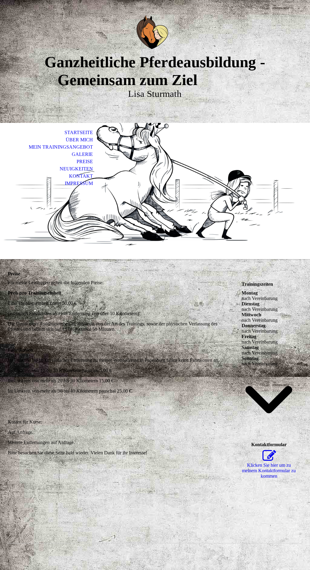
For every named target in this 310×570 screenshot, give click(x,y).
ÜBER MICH (79, 139)
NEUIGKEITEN (76, 168)
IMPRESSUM (79, 183)
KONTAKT (81, 176)
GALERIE (82, 154)
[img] (155, 32)
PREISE (85, 161)
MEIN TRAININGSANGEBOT (61, 147)
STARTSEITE (78, 132)
